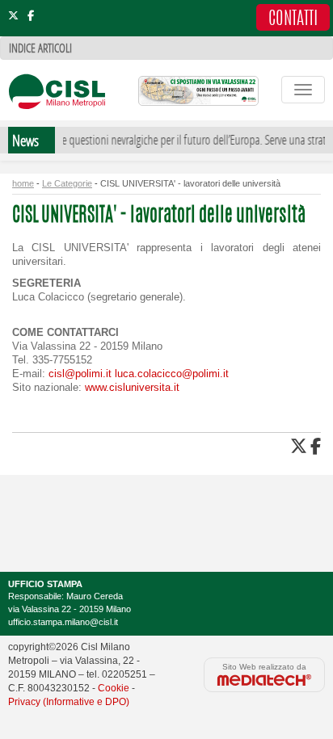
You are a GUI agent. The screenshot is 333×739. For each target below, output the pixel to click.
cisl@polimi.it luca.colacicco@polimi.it (138, 373)
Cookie (113, 688)
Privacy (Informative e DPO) (68, 702)
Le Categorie (67, 183)
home (23, 183)
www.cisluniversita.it (132, 387)
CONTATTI (293, 19)
